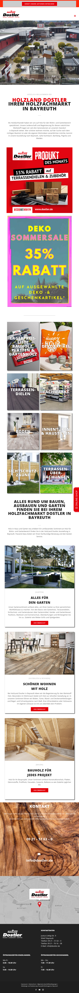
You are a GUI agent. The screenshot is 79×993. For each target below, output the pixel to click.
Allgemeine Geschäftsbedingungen (47, 984)
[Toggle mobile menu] (75, 16)
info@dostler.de (39, 860)
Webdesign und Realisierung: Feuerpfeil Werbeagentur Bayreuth (39, 986)
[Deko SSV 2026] (39, 216)
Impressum (24, 984)
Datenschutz (32, 984)
